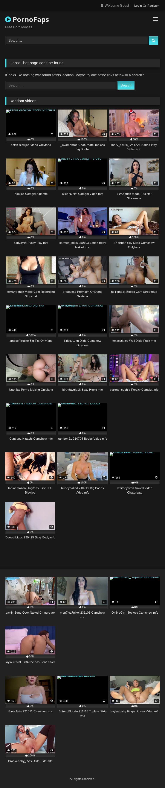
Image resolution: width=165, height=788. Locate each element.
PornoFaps (30, 19)
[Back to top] (151, 775)
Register (153, 5)
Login (138, 5)
